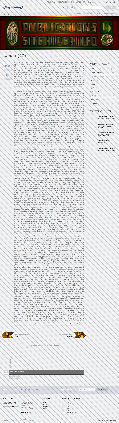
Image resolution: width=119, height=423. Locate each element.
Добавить (111, 7)
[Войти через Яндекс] (10, 362)
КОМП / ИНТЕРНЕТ (96, 92)
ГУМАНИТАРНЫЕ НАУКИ (98, 76)
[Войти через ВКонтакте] (10, 356)
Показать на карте (26, 412)
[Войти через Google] (10, 364)
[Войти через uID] (10, 353)
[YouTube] (37, 389)
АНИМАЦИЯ (94, 99)
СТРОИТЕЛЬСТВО (95, 69)
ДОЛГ (44, 408)
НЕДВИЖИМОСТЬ (96, 72)
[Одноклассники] (33, 389)
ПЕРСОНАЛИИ (94, 103)
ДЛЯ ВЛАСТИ (94, 95)
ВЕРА (44, 402)
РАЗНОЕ (92, 84)
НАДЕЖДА (46, 404)
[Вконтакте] (22, 389)
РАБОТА (92, 88)
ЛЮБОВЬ (45, 406)
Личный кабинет (70, 7)
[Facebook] (25, 389)
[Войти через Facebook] (10, 359)
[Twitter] (29, 389)
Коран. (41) (69, 336)
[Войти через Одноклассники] (10, 367)
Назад (7, 14)
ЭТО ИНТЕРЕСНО (95, 80)
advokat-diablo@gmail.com (11, 406)
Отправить (14, 377)
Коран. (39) (18, 336)
